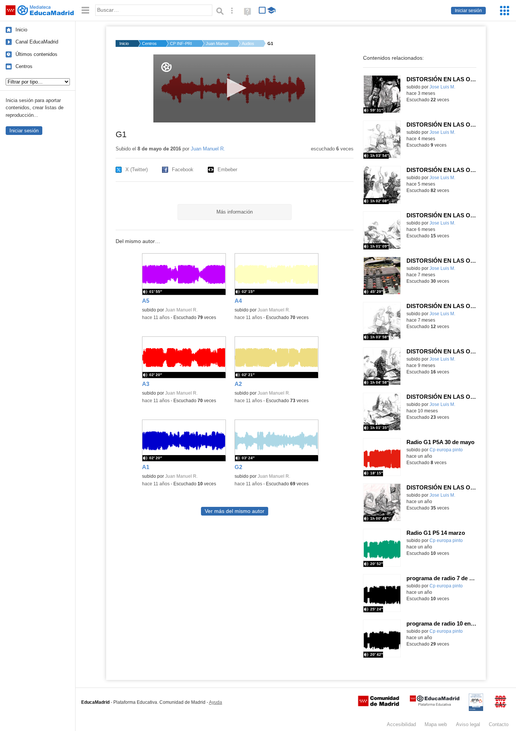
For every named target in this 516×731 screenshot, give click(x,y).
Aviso (468, 724)
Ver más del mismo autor (234, 511)
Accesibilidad (401, 724)
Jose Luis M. (442, 87)
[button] (234, 87)
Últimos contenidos (36, 54)
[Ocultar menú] (85, 10)
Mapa (436, 724)
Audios (248, 43)
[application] (234, 88)
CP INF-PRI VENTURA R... (181, 43)
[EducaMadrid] (434, 704)
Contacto (498, 724)
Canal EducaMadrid (36, 42)
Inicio (21, 30)
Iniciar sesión (468, 10)
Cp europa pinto (446, 450)
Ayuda (215, 702)
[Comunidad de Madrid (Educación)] (378, 704)
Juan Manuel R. (217, 43)
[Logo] (166, 67)
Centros (23, 66)
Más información (234, 212)
